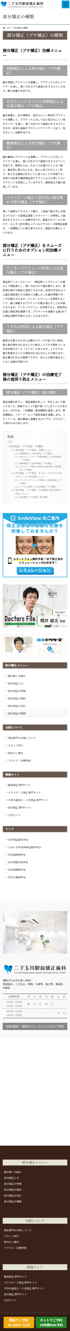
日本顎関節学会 (17, 869)
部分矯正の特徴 (17, 691)
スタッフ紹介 (15, 745)
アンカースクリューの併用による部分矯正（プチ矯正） (40, 482)
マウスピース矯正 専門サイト (24, 792)
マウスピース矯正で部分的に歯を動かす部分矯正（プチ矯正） (40, 468)
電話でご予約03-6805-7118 (19, 1322)
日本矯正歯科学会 (18, 839)
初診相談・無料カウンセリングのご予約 (35, 1026)
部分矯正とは (15, 683)
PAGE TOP (64, 1287)
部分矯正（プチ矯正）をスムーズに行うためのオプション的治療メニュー (38, 474)
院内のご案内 (15, 753)
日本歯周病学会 (17, 854)
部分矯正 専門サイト (19, 807)
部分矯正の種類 (17, 713)
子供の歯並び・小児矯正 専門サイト (28, 800)
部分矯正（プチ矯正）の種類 (26, 446)
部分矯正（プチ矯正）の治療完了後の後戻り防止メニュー (38, 491)
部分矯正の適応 (17, 698)
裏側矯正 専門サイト (19, 785)
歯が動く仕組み (17, 676)
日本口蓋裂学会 (17, 877)
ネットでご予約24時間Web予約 (51, 1322)
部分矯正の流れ (17, 706)
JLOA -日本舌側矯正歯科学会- (25, 847)
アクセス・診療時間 (19, 760)
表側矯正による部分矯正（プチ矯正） (36, 453)
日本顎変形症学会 (18, 862)
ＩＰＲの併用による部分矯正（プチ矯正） (38, 486)
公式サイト (14, 815)
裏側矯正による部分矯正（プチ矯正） (36, 463)
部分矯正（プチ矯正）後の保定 (33, 497)
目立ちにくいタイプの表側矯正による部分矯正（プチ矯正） (40, 458)
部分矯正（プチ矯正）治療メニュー (34, 450)
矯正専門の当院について (22, 738)
